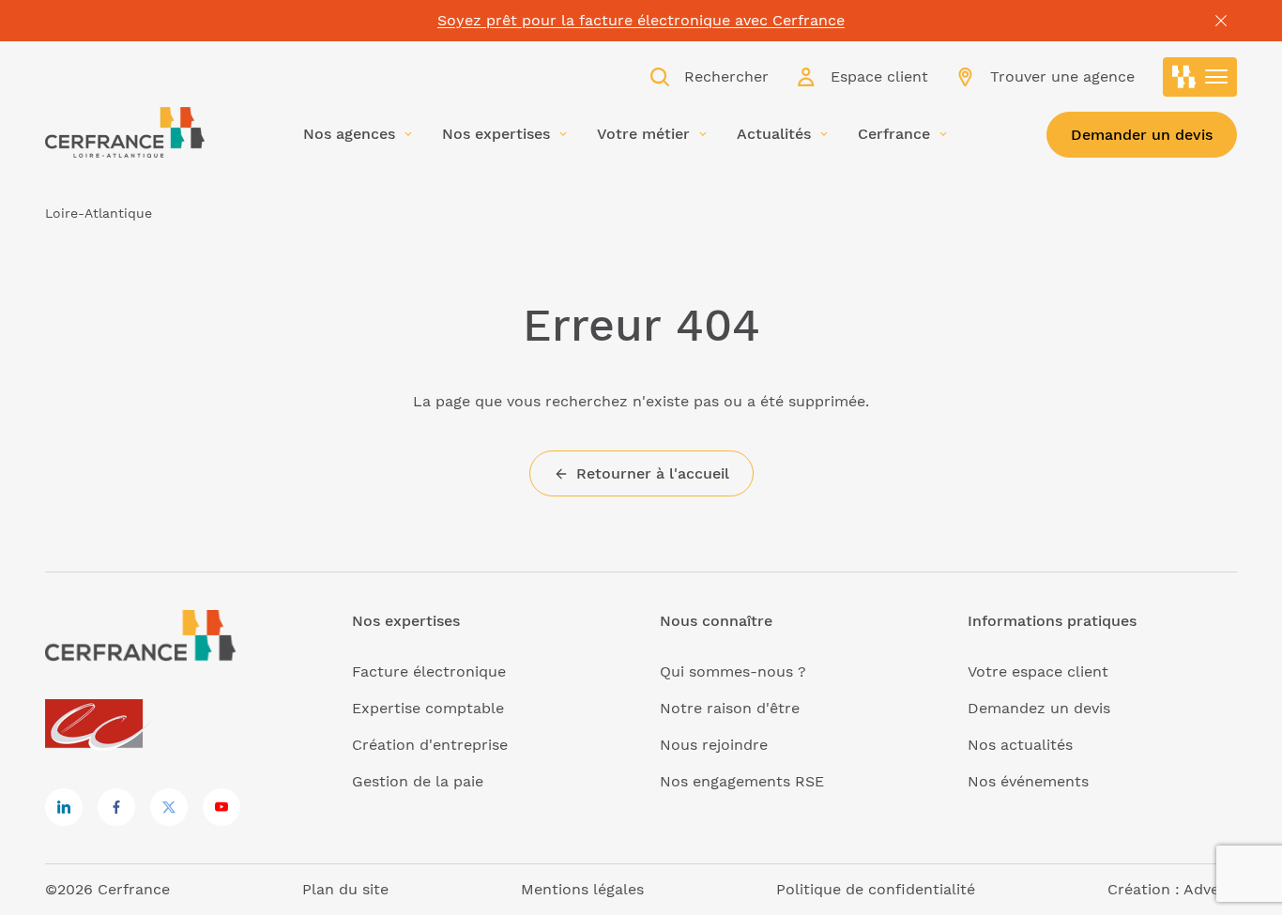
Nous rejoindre (714, 745)
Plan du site (345, 889)
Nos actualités (1020, 745)
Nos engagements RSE (742, 781)
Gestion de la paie (417, 781)
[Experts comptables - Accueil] (99, 725)
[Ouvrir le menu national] (1200, 77)
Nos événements (1028, 781)
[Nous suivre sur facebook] (116, 807)
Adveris (1210, 889)
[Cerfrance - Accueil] (125, 132)
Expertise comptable (428, 708)
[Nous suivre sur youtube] (221, 807)
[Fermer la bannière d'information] (1221, 21)
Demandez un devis (1039, 708)
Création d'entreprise (430, 745)
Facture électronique (429, 671)
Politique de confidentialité (875, 889)
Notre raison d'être (730, 708)
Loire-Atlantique (98, 213)
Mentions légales (582, 889)
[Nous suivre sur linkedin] (64, 807)
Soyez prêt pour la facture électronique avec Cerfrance (641, 20)
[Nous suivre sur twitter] (169, 807)
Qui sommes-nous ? (733, 671)
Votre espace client (1038, 671)
